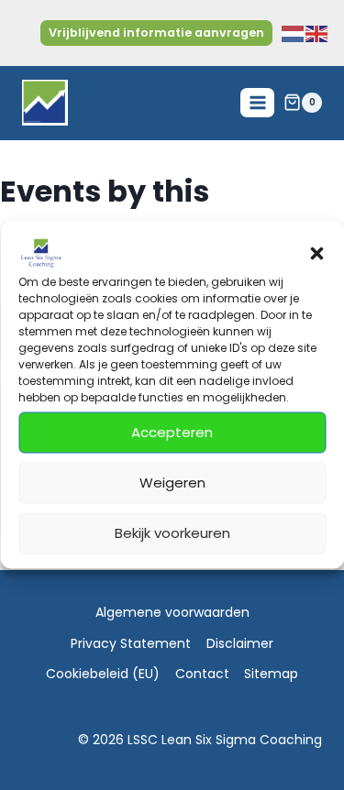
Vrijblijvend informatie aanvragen (156, 32)
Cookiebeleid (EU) (103, 673)
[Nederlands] (293, 32)
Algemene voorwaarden (172, 612)
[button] (316, 253)
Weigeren (172, 482)
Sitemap (271, 673)
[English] (317, 32)
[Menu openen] (257, 102)
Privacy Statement (131, 643)
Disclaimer (239, 643)
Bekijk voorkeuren (172, 533)
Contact (202, 673)
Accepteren (172, 432)
